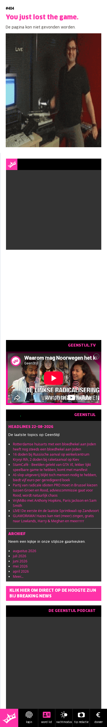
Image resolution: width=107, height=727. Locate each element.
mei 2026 (20, 566)
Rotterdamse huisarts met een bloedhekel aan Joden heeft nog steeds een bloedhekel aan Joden (54, 447)
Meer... (18, 576)
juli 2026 (19, 556)
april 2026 (21, 571)
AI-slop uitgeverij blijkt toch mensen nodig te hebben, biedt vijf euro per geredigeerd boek (55, 477)
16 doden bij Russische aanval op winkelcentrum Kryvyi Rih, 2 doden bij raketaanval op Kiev (51, 457)
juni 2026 (20, 561)
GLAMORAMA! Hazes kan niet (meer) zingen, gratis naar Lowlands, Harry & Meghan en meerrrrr (53, 518)
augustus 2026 (24, 550)
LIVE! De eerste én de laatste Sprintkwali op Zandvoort (56, 510)
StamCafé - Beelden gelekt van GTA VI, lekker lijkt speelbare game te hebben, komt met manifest (52, 467)
